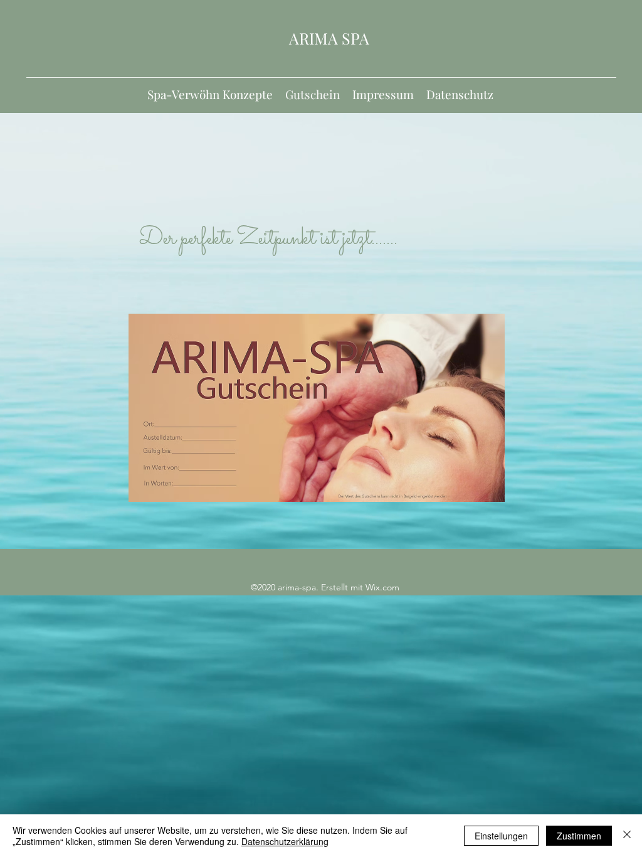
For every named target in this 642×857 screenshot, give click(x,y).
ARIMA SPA (329, 38)
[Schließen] (626, 835)
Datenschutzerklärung (285, 841)
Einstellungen (501, 835)
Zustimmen (579, 835)
